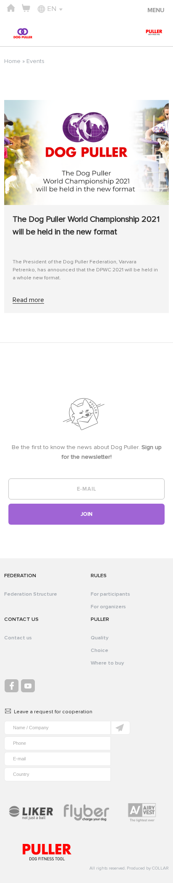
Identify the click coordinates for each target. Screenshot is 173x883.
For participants (110, 594)
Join (86, 514)
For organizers (108, 606)
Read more (28, 300)
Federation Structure (30, 594)
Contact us (18, 637)
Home (12, 61)
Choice (99, 650)
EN (51, 9)
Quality (99, 637)
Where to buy (107, 663)
